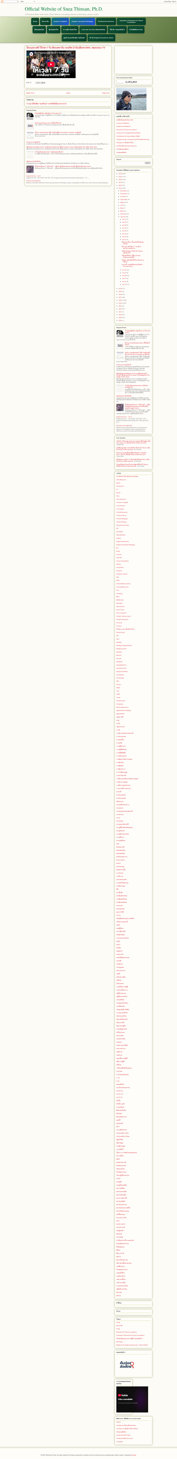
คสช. (117, 844)
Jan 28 (124, 225)
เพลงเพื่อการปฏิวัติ (122, 1058)
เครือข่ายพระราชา (121, 857)
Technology (120, 678)
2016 (120, 300)
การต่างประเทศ (121, 736)
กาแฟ (118, 730)
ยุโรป (117, 1126)
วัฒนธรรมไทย (120, 1169)
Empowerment (121, 535)
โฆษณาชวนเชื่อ (121, 870)
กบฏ (117, 720)
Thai (117, 691)
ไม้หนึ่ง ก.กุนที (120, 1104)
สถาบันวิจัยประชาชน (122, 1211)
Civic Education (121, 499)
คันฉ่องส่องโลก (53, 29)
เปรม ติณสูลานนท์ (121, 1029)
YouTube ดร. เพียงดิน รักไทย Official (127, 1428)
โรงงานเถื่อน (120, 1156)
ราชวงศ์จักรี (119, 1149)
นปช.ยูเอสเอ (120, 967)
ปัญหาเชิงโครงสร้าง (122, 1019)
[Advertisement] (133, 59)
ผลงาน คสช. (120, 1035)
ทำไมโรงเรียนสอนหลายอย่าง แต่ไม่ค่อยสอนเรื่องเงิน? (49, 152)
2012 (120, 309)
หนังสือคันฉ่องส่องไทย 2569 (124, 120)
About (118, 483)
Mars (117, 596)
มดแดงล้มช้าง (120, 1084)
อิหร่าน (118, 1295)
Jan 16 (124, 281)
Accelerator (120, 486)
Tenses (118, 684)
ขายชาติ (118, 792)
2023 (120, 182)
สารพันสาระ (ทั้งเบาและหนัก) (125, 1240)
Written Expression (122, 707)
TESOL (118, 688)
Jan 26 (124, 228)
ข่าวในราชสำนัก (121, 795)
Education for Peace (122, 525)
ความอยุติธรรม (120, 840)
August (122, 202)
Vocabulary (119, 704)
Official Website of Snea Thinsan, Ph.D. (64, 8)
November (123, 193)
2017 (120, 297)
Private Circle (120, 632)
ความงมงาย (119, 808)
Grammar (119, 570)
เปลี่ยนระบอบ (120, 1032)
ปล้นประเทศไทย (121, 1016)
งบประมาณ (119, 873)
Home (35, 21)
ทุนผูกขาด (119, 951)
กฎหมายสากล (120, 714)
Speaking (119, 661)
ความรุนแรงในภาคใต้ (122, 824)
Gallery (118, 564)
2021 (120, 188)
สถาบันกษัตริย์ (120, 1201)
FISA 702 (119, 558)
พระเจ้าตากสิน (120, 1039)
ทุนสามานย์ (119, 954)
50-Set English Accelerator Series (101, 38)
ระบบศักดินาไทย (121, 1130)
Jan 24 (124, 234)
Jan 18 (124, 275)
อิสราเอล (119, 1292)
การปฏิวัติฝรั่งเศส (121, 749)
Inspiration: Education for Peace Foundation (131, 21)
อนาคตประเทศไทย (122, 1286)
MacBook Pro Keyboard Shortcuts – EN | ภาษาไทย (132, 1345)
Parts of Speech (121, 613)
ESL (117, 548)
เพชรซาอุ (119, 1055)
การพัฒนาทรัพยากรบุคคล (124, 759)
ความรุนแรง (119, 821)
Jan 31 (124, 219)
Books (118, 492)
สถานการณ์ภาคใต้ (121, 1198)
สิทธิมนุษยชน (120, 1247)
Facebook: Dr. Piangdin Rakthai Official (128, 133)
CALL (117, 496)
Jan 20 (124, 270)
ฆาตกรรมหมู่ (120, 866)
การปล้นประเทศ (121, 756)
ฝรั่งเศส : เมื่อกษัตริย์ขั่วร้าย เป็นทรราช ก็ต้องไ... (133, 261)
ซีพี (117, 889)
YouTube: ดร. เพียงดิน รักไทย (125, 142)
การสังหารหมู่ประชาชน (123, 785)
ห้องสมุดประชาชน (121, 1269)
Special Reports (121, 665)
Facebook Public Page (123, 1435)
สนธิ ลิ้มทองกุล (120, 1214)
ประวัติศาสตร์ (120, 1006)
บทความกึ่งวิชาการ (122, 990)
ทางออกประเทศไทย (122, 938)
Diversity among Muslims (33, 181)
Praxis (118, 1329)
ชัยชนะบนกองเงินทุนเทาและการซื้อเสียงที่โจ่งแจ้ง (48, 123)
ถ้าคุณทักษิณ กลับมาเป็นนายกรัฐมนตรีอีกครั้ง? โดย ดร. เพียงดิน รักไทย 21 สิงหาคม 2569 (132, 465)
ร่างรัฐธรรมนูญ (120, 1146)
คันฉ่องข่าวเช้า (120, 847)
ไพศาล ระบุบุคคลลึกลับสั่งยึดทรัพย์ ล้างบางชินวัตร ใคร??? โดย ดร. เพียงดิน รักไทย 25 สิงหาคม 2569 (131, 453)
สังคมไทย (119, 1234)
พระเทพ (119, 1042)
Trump (118, 697)
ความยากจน (120, 814)
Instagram (119, 1441)
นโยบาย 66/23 (120, 970)
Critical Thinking (121, 522)
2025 (120, 176)
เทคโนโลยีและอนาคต (122, 957)
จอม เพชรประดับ (121, 879)
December (123, 191)
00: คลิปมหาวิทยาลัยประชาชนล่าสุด (127, 476)
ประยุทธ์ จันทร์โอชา (122, 1003)
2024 (120, 179)
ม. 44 (117, 1078)
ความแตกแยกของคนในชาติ (124, 811)
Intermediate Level (122, 587)
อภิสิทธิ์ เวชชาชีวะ (121, 1289)
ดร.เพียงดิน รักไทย (121, 896)
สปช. (117, 1221)
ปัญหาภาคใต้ (120, 1022)
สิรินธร (118, 1250)
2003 (120, 320)
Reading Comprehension (124, 645)
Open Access (120, 606)
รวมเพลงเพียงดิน (121, 152)
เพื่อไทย (118, 1065)
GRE (117, 577)
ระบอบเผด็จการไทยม (122, 1136)
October (123, 196)
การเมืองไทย (120, 762)
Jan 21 (124, 239)
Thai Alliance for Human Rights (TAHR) (128, 136)
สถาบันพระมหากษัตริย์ (123, 1208)
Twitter (118, 1422)
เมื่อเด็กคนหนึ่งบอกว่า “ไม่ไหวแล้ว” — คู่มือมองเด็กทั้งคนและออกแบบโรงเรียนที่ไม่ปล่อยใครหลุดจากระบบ (63, 166)
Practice (119, 626)
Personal (119, 623)
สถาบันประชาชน (121, 1204)
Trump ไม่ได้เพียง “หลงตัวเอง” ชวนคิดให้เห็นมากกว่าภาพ (46, 104)
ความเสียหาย (120, 837)
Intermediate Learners (123, 583)
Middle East (120, 600)
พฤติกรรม (119, 1052)
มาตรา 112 (119, 1094)
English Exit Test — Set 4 (33, 176)
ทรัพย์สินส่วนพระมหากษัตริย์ (125, 918)
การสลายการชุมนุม (122, 782)
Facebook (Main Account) (124, 1438)
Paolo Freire (120, 610)
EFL (117, 528)
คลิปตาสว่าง (120, 801)
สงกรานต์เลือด (120, 1188)
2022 (120, 185)
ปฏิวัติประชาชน (121, 993)
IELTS (118, 580)
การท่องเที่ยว (120, 739)
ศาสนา (118, 1178)
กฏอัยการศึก (120, 717)
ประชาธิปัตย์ (120, 1000)
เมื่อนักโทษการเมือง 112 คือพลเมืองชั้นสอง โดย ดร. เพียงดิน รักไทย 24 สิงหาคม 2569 (133, 460)
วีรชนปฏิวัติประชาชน (122, 1175)
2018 (120, 294)
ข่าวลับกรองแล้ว (121, 798)
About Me (45, 21)
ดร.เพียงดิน (119, 892)
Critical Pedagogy (121, 518)
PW (117, 636)
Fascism (118, 554)
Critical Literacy (121, 515)
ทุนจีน (118, 941)
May (121, 208)
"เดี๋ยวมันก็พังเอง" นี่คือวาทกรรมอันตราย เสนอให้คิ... (131, 256)
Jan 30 (124, 222)
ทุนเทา (118, 944)
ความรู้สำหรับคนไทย (70, 29)
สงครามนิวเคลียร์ (121, 1195)
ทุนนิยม (118, 948)
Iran (117, 590)
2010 (120, 314)
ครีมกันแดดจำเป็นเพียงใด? (33, 161)
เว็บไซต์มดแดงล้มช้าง (122, 149)
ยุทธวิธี (118, 1120)
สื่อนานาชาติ (120, 1253)
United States (120, 701)
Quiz (117, 639)
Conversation (120, 505)
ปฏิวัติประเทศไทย (121, 996)
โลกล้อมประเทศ (121, 1165)
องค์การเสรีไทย (120, 1279)
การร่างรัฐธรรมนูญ (121, 772)
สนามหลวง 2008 (121, 1217)
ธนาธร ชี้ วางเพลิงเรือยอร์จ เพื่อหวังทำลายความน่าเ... (132, 265)
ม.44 (117, 1081)
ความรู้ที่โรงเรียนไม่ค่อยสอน (124, 827)
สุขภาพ (118, 1256)
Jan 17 (124, 278)
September (124, 199)
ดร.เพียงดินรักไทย (121, 899)
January (122, 217)
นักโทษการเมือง (121, 977)
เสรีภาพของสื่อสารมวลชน (124, 1263)
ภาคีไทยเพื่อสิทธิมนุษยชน (124, 1068)
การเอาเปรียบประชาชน (123, 788)
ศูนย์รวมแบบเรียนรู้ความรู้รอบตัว (74, 38)
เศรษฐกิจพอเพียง (121, 1185)
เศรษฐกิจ (119, 1182)
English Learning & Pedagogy (82, 21)
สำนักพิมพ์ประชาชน (136, 29)
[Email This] (37, 83)
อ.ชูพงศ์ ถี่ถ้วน (120, 1273)
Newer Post (30, 93)
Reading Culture (121, 649)
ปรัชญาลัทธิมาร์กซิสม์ (122, 1009)
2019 (120, 291)
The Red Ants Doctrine (106, 21)
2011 (120, 312)
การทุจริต (119, 743)
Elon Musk (119, 531)
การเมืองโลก (120, 766)
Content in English (60, 21)
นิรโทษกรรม (120, 983)
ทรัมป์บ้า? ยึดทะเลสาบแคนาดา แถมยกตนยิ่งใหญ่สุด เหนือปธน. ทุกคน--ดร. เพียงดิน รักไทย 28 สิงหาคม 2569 (133, 442)
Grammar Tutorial (121, 574)
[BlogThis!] (38, 83)
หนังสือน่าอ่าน (120, 1266)
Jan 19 (124, 273)
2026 (120, 174)
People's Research (122, 619)
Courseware (120, 509)
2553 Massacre (121, 480)
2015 (120, 303)
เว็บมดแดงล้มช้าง (121, 1432)
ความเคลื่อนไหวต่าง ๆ (122, 805)
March (122, 211)
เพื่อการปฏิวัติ (120, 1061)
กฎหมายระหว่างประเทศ (123, 710)
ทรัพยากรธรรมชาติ (122, 922)
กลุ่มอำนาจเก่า (120, 727)
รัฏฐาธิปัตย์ (119, 1139)
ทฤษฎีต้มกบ (120, 928)
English (118, 538)
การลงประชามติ (121, 775)
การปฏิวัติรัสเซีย (121, 753)
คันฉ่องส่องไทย (39, 29)
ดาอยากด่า (119, 905)
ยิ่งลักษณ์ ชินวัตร (121, 1110)
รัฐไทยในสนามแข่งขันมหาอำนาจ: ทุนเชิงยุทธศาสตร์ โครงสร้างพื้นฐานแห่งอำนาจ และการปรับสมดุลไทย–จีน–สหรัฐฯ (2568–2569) (61, 147)
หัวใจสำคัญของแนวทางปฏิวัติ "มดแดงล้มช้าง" (129, 1338)
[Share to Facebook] (42, 83)
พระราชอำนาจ (120, 1048)
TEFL (117, 681)
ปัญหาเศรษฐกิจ (121, 1026)
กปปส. (118, 723)
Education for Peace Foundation (126, 129)
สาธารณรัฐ (119, 1237)
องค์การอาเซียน (121, 1282)
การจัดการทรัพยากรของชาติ (124, 733)
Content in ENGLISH (122, 123)
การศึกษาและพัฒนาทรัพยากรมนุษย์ (127, 779)
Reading (118, 642)
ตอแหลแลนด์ (120, 909)
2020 (120, 288)
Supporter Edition (122, 671)
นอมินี (118, 974)
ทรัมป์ (118, 925)
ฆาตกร (118, 863)
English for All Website (123, 126)
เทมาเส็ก (118, 961)
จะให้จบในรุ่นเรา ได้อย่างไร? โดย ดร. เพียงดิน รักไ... (132, 252)
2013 (120, 306)
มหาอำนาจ (119, 1091)
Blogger (133, 1455)
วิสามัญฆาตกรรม (121, 1172)
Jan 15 (124, 284)
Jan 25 (124, 231)
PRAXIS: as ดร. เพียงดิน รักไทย (125, 629)
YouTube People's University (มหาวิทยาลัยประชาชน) (132, 139)
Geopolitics (120, 567)
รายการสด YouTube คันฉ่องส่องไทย (93, 29)
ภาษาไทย (119, 1071)
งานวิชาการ (119, 876)
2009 (120, 317)
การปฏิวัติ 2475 (121, 746)
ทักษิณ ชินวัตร (120, 935)
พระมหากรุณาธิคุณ (122, 1045)
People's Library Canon (123, 616)
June (122, 205)
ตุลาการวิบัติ (120, 912)
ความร (118, 818)
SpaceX (118, 658)
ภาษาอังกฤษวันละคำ (122, 1074)
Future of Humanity (122, 561)
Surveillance (120, 675)
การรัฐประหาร (120, 769)
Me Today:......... (120, 1342)
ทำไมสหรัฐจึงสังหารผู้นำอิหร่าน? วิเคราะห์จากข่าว (48, 113)
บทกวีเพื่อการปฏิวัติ (122, 987)
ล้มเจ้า (118, 1159)
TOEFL (118, 694)
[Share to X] (40, 83)
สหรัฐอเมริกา (120, 1230)
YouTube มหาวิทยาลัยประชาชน (126, 1425)
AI (117, 489)
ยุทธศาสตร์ (119, 1123)
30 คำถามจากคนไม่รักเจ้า (33, 142)
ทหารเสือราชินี (120, 931)
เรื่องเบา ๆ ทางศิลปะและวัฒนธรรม (126, 1152)
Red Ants (119, 652)
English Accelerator (122, 541)
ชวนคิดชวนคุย (120, 886)
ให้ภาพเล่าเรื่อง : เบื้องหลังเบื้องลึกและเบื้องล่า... (133, 243)
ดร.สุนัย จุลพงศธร (121, 902)
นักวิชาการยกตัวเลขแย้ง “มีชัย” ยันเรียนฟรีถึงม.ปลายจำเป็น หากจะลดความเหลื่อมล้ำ (58, 132)
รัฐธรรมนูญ (119, 1143)
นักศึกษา (119, 980)
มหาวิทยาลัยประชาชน (123, 1087)
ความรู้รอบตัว (120, 831)
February (123, 214)
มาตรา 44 (119, 1097)
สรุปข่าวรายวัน (120, 1224)
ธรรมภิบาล (119, 964)
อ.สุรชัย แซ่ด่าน (120, 1276)
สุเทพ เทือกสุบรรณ (122, 1260)
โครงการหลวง (120, 860)
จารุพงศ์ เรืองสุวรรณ (122, 883)
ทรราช (118, 915)
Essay (118, 551)
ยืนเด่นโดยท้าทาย (121, 1117)
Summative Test (121, 668)
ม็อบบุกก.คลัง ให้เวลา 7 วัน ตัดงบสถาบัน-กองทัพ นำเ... (131, 247)
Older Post (106, 93)
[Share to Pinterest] (44, 83)
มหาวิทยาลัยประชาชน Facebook (126, 146)
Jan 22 (124, 236)
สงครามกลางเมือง (121, 1191)
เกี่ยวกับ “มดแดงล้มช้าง (117, 29)
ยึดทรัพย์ (119, 1113)
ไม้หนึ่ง (118, 1100)
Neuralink (119, 603)
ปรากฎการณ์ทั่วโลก (122, 1013)
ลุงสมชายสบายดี (121, 1162)
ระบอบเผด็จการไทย (122, 1133)
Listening (119, 593)
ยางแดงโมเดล (120, 1107)
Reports (119, 655)
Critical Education (122, 512)
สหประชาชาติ (120, 1227)
